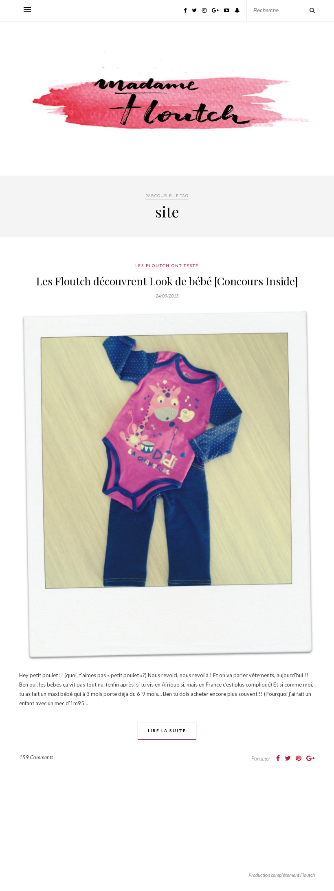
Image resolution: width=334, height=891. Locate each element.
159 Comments (36, 757)
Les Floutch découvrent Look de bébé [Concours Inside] (167, 281)
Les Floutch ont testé (167, 265)
